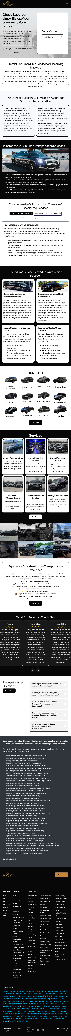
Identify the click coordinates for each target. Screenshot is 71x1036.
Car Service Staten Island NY (13, 999)
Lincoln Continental (10, 387)
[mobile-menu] (64, 4)
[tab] (21, 214)
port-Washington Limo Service (23, 1019)
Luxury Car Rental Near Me (25, 1011)
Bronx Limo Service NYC (37, 996)
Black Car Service (9, 1011)
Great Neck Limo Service (30, 1014)
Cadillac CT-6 (27, 387)
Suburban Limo (61, 1008)
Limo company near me (11, 996)
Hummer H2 (27, 415)
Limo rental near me (52, 1001)
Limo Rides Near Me (22, 994)
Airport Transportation (34, 1008)
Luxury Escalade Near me (12, 1014)
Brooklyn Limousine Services (57, 996)
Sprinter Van (43, 415)
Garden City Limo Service (18, 1016)
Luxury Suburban (43, 401)
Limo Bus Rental (53, 991)
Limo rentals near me (28, 1006)
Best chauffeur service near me (34, 999)
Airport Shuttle (28, 1001)
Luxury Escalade (27, 402)
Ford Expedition (60, 402)
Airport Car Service (42, 1011)
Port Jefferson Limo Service (18, 1021)
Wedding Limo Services (48, 1014)
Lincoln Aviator (60, 387)
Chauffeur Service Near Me (12, 1001)
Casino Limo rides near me (37, 1004)
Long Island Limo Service (55, 999)
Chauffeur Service (36, 994)
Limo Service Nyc (25, 991)
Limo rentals (24, 996)
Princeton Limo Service (51, 1016)
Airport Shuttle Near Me (58, 1011)
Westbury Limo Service (43, 1019)
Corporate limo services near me (48, 1006)
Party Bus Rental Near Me (18, 1004)
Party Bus (60, 416)
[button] (33, 670)
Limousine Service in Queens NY (55, 994)
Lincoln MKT (11, 416)
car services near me (39, 991)
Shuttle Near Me (49, 1008)
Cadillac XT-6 (11, 402)
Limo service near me (10, 991)
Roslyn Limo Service (35, 1016)
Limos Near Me (39, 1001)
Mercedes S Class (43, 386)
